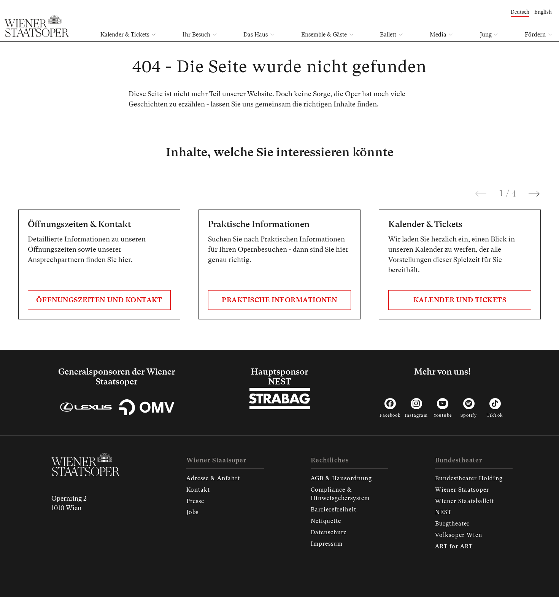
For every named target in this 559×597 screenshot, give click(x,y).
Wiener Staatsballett (464, 501)
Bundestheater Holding (469, 478)
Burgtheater (452, 523)
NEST (443, 512)
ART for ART (454, 546)
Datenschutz (328, 532)
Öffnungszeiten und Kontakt (99, 300)
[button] (481, 193)
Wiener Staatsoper (462, 489)
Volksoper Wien (458, 535)
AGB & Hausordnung (341, 478)
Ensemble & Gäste (324, 34)
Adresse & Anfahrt (213, 478)
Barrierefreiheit (333, 509)
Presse (195, 501)
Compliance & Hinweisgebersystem (340, 494)
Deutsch (520, 12)
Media (438, 34)
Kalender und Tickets (460, 300)
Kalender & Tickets (124, 34)
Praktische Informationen (279, 300)
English (543, 12)
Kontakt (198, 489)
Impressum (327, 543)
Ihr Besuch (196, 34)
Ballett (388, 34)
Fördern (535, 34)
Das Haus (255, 34)
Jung (486, 34)
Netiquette (326, 521)
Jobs (192, 512)
